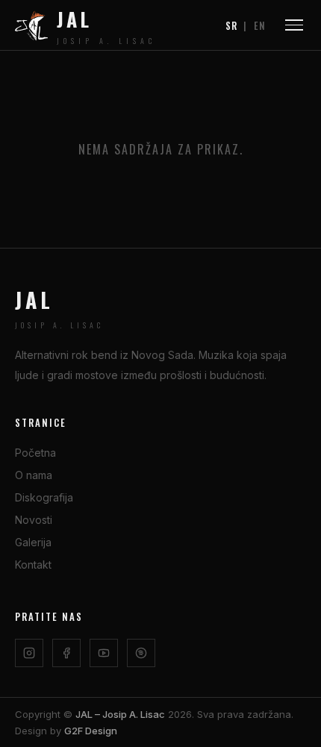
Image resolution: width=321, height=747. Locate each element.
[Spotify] (141, 653)
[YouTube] (104, 653)
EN (260, 25)
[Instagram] (29, 653)
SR (231, 25)
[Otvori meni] (294, 25)
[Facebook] (66, 653)
